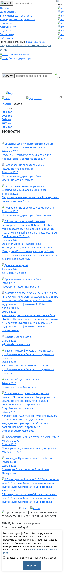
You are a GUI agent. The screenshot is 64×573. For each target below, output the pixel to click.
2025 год (7, 115)
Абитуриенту (8, 27)
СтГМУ (3, 49)
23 (29, 508)
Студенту (5, 30)
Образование (8, 12)
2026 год (7, 112)
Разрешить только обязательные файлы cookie (30, 557)
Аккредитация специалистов (17, 19)
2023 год (7, 123)
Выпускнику (7, 34)
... (27, 508)
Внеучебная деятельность (16, 15)
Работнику (6, 38)
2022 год (7, 127)
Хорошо (32, 565)
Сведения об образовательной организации (25, 45)
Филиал (4, 8)
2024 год (7, 119)
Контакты (6, 23)
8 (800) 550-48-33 (35, 41)
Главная (6, 104)
